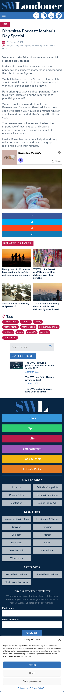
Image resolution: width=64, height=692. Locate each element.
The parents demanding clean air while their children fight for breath (46, 306)
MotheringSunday (48, 327)
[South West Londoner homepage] (32, 5)
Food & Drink (32, 459)
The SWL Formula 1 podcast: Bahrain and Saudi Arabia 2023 (39, 365)
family (38, 321)
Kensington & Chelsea (47, 519)
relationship (10, 337)
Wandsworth (17, 550)
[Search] (50, 347)
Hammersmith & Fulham (16, 519)
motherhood (28, 327)
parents (44, 332)
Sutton (47, 542)
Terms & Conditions (47, 495)
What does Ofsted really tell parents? (15, 305)
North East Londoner (17, 574)
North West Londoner (16, 582)
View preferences (32, 681)
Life (4, 24)
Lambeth (16, 534)
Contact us (16, 503)
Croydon (16, 527)
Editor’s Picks (32, 469)
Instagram (44, 15)
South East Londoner (47, 574)
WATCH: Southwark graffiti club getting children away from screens (44, 274)
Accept (32, 664)
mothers (8, 332)
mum (20, 332)
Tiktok (59, 15)
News (32, 418)
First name (8, 608)
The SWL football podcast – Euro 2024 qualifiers (39, 390)
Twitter (51, 15)
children (26, 321)
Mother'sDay (10, 327)
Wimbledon (16, 558)
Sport (32, 428)
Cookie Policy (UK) (47, 503)
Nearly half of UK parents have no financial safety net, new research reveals (16, 272)
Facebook (36, 15)
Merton (47, 534)
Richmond (16, 542)
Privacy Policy (37, 688)
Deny (32, 673)
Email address (10, 619)
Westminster (47, 550)
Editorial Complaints (47, 487)
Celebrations (10, 321)
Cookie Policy (24, 688)
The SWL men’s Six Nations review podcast (39, 379)
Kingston (47, 527)
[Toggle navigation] (3, 15)
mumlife (31, 332)
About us (16, 487)
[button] (59, 639)
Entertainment (32, 449)
